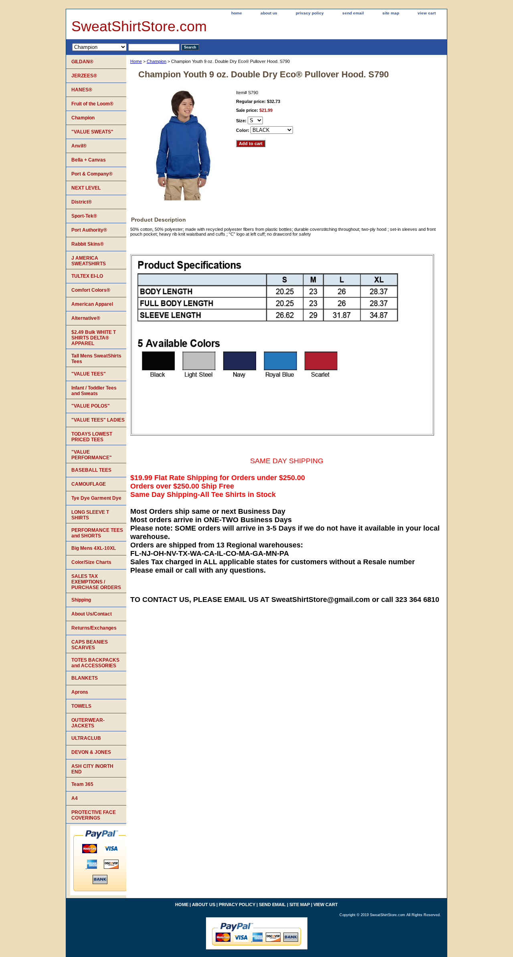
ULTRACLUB (86, 738)
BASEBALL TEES (91, 470)
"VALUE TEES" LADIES (98, 420)
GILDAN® (82, 62)
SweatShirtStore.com (139, 26)
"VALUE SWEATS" (92, 132)
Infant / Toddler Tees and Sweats (94, 390)
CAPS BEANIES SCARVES (89, 644)
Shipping (81, 600)
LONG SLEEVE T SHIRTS (90, 515)
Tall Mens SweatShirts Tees (96, 358)
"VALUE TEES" (88, 374)
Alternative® (85, 318)
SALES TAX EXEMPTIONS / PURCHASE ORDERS (96, 581)
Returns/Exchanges (94, 628)
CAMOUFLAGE (88, 484)
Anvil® (79, 146)
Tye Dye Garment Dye (96, 498)
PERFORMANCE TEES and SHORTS (97, 533)
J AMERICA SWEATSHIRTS (88, 261)
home (236, 13)
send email (353, 13)
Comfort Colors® (90, 290)
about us (269, 13)
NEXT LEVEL (86, 188)
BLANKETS (84, 678)
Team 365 (82, 784)
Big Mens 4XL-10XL (93, 548)
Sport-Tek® (84, 216)
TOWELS (81, 706)
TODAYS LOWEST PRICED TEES (91, 436)
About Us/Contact (91, 614)
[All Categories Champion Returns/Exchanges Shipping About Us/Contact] (126, 47)
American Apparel (92, 304)
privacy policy (310, 13)
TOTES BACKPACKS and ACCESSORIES (95, 662)
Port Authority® (89, 230)
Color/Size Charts (91, 562)
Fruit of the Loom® (92, 104)
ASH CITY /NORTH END (92, 769)
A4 (74, 798)
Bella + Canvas (88, 160)
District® (81, 202)
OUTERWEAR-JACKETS (88, 723)
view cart (427, 13)
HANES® (81, 90)
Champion (156, 61)
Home (136, 61)
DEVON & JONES (91, 752)
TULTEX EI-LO (87, 276)
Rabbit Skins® (87, 244)
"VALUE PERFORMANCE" (91, 454)
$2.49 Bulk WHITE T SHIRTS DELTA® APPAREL (93, 337)
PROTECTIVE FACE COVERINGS (93, 815)
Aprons (79, 692)
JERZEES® (84, 76)
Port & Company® (92, 174)
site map (390, 13)
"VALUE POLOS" (90, 406)
